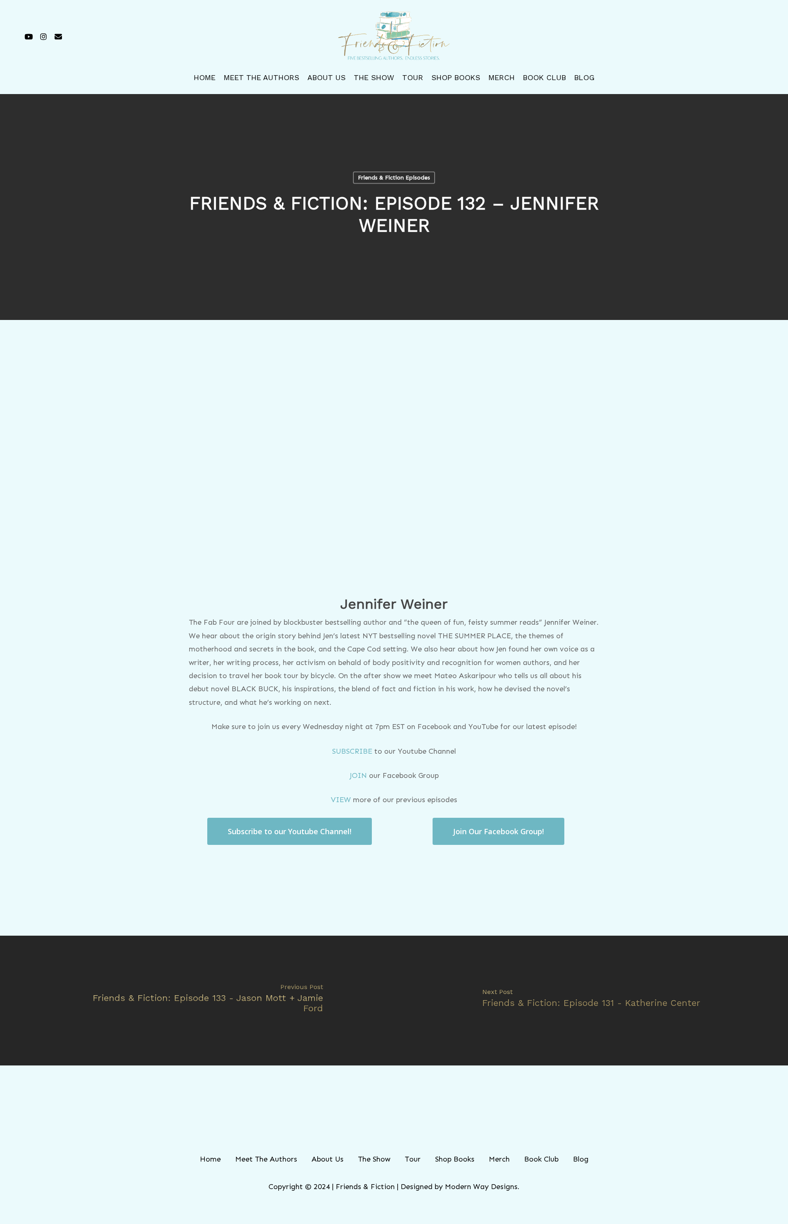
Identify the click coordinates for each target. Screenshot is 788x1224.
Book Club (541, 1159)
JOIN (358, 775)
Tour (413, 1159)
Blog (581, 1159)
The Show (374, 1159)
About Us (328, 1159)
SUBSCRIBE (352, 751)
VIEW (341, 799)
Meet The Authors (266, 1159)
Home (210, 1159)
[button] (289, 831)
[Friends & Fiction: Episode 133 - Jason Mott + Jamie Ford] (197, 1000)
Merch (499, 1159)
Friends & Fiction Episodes (394, 177)
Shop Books (454, 1159)
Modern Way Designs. (482, 1186)
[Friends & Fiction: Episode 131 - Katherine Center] (591, 1000)
